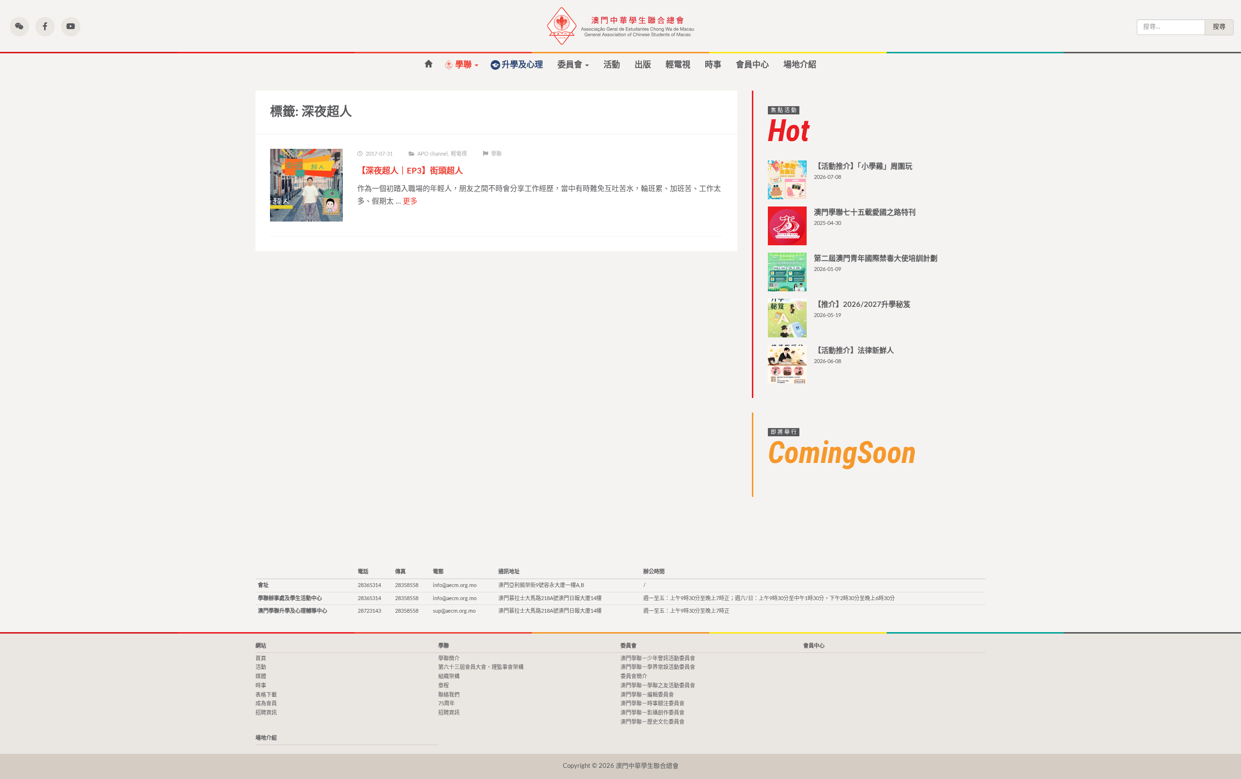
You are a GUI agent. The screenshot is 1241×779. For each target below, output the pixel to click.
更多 (410, 201)
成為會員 (266, 703)
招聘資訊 (266, 712)
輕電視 (678, 65)
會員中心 (752, 65)
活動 (612, 65)
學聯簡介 (449, 658)
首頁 (260, 658)
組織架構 (449, 676)
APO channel (432, 154)
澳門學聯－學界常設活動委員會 (657, 667)
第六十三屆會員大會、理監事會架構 (481, 667)
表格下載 (266, 695)
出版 (643, 65)
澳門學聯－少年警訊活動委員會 (657, 658)
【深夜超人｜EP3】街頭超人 (410, 171)
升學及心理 (522, 65)
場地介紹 (799, 65)
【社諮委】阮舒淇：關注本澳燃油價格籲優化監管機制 (428, 64)
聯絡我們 (449, 695)
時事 (713, 65)
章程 (443, 685)
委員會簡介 (633, 676)
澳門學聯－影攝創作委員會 (652, 712)
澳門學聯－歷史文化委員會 (652, 722)
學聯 (464, 65)
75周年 (446, 703)
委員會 (570, 65)
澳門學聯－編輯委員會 (647, 695)
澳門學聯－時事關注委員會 (652, 703)
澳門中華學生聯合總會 (620, 26)
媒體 (260, 676)
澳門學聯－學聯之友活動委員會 (657, 685)
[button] (19, 26)
